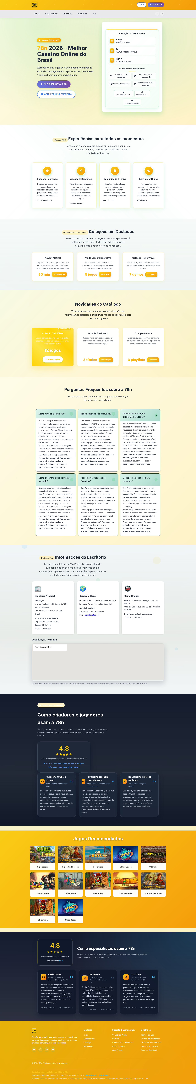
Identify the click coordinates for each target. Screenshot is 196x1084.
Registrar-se (156, 5)
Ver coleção (106, 360)
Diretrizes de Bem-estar (151, 1042)
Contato (115, 1039)
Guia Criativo (117, 1050)
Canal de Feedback (149, 1050)
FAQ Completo (118, 1046)
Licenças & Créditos (149, 1046)
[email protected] (92, 615)
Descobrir (153, 360)
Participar (105, 274)
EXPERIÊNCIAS (51, 14)
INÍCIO (37, 14)
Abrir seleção (59, 274)
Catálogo (87, 1042)
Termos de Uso (147, 1035)
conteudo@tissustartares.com (98, 1075)
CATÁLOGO (67, 14)
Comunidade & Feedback (123, 1042)
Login (141, 5)
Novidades (88, 1046)
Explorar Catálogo (55, 84)
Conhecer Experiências (58, 94)
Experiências (89, 1039)
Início (86, 1035)
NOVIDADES (82, 14)
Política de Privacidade (150, 1039)
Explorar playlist (52, 360)
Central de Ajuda (119, 1035)
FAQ (94, 14)
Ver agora (151, 274)
